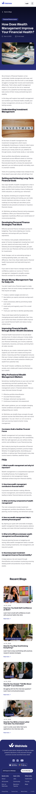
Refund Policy (24, 791)
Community (16, 781)
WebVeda (6, 211)
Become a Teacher (16, 785)
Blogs (26, 784)
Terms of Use (14, 791)
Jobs (14, 779)
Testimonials (28, 779)
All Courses (5, 781)
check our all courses (22, 419)
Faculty (27, 781)
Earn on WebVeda (5, 785)
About (4, 779)
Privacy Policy (5, 791)
